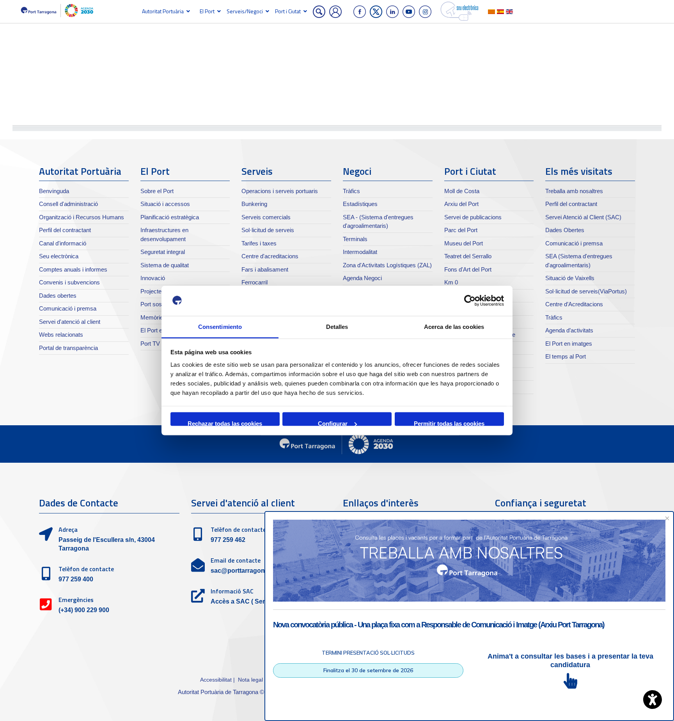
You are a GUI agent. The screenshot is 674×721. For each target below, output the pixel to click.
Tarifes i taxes (259, 243)
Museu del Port (463, 243)
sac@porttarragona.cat (245, 570)
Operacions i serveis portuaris (279, 191)
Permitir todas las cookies (449, 423)
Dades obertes (57, 295)
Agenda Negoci (362, 278)
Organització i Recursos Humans (81, 217)
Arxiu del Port (461, 204)
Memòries (153, 317)
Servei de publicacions (473, 217)
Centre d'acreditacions (269, 256)
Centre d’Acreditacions (574, 304)
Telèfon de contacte (86, 569)
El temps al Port (565, 356)
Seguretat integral (162, 252)
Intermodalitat (360, 252)
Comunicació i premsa (67, 308)
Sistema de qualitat (164, 265)
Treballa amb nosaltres (574, 191)
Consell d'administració (68, 204)
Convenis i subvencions (69, 282)
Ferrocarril (254, 282)
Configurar (333, 423)
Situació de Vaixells (569, 278)
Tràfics (351, 191)
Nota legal (250, 680)
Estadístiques (360, 204)
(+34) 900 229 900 (84, 610)
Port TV (150, 343)
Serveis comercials (266, 217)
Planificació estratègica (169, 217)
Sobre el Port (157, 191)
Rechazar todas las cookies (225, 423)
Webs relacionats (61, 334)
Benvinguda (54, 191)
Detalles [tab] (337, 326)
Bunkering (254, 204)
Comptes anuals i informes (73, 269)
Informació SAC (232, 591)
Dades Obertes (564, 230)
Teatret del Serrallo (467, 256)
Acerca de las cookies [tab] (454, 326)
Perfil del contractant (65, 230)
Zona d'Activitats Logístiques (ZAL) (387, 265)
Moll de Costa (461, 191)
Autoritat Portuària (163, 11)
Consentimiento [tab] (220, 326)
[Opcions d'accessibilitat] (652, 699)
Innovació (152, 278)
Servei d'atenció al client (69, 321)
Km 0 (451, 282)
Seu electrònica (58, 256)
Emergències (76, 599)
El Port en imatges (568, 343)
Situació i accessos (165, 204)
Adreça (68, 529)
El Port (207, 11)
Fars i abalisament (264, 269)
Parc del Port (460, 230)
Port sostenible (159, 304)
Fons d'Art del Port (467, 269)
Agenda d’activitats (569, 330)
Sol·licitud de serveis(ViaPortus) (586, 291)
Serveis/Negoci (245, 11)
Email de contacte (236, 560)
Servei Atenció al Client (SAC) (583, 217)
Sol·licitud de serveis (267, 230)
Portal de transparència (68, 348)
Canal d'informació (62, 243)
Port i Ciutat (288, 11)
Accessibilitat (216, 680)
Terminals (355, 239)
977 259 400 (76, 579)
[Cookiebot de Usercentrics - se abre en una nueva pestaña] (470, 301)
